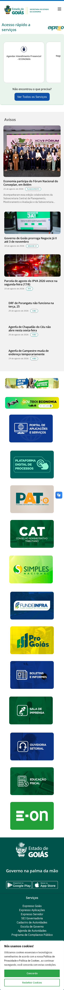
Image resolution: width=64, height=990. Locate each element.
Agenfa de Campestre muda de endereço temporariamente (29, 352)
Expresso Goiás (32, 906)
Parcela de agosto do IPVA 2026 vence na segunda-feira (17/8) (30, 282)
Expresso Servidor (32, 914)
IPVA (29, 289)
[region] (32, 965)
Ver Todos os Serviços (32, 97)
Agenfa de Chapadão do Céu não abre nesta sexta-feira (30, 328)
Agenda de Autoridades (32, 930)
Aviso (34, 311)
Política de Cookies (29, 960)
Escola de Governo (32, 926)
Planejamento (33, 189)
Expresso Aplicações (32, 910)
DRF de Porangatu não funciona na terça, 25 (31, 304)
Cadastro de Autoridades (32, 922)
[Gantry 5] (32, 849)
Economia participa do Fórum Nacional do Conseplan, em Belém (30, 183)
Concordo (32, 973)
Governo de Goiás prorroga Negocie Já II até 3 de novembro (30, 240)
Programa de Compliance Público (32, 934)
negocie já (32, 246)
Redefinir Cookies (32, 982)
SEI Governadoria (32, 918)
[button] (32, 403)
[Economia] (26, 9)
